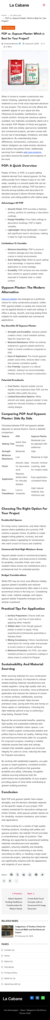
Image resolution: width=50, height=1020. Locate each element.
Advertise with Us (12, 984)
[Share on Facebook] (11, 874)
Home (7, 955)
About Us (8, 961)
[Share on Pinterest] (36, 874)
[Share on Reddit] (42, 874)
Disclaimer (9, 967)
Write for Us (9, 978)
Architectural (8, 28)
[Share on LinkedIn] (23, 874)
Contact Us (9, 950)
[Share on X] (17, 874)
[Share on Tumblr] (4, 880)
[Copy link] (16, 880)
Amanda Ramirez (11, 44)
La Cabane (19, 5)
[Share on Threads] (10, 880)
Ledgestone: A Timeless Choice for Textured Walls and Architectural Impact (30, 930)
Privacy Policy (10, 972)
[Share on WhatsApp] (29, 874)
